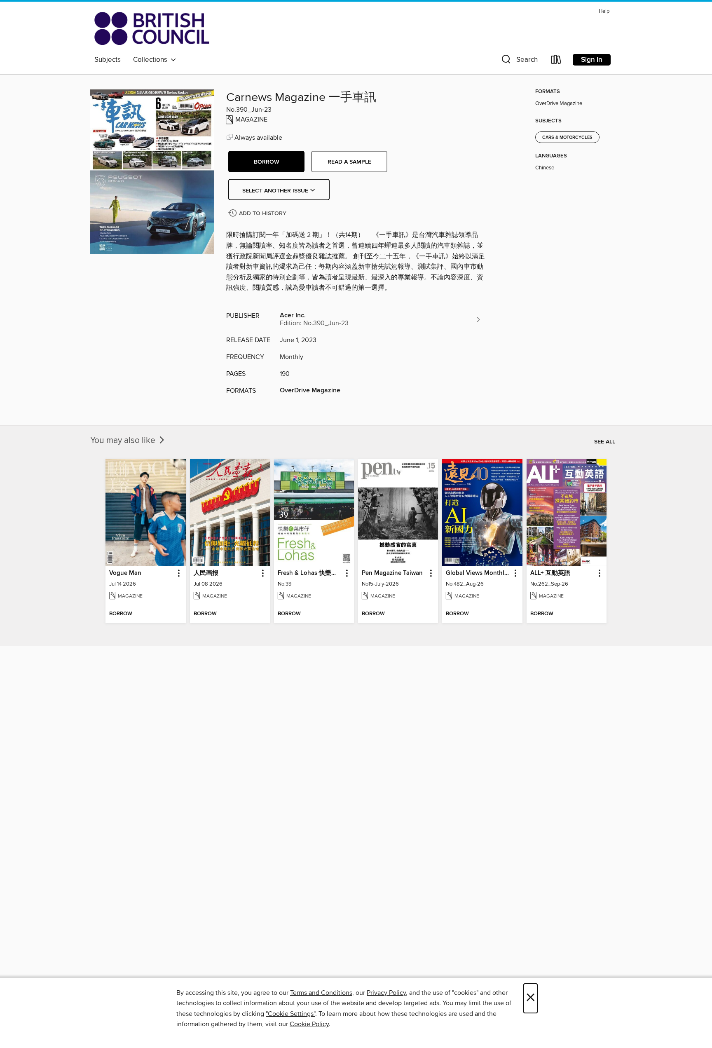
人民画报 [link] (206, 573)
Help (604, 11)
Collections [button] (152, 59)
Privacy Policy (386, 993)
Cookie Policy (309, 1024)
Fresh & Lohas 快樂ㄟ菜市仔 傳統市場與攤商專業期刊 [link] (310, 573)
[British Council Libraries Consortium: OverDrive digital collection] (151, 28)
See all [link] (604, 441)
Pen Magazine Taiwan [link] (392, 573)
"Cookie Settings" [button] (290, 1014)
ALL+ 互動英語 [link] (550, 573)
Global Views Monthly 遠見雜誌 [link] (478, 573)
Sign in (591, 59)
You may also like (123, 440)
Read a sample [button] (349, 162)
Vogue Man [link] (125, 573)
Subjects (107, 59)
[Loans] (556, 61)
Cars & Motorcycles (567, 138)
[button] (519, 61)
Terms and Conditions (321, 993)
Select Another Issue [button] (276, 191)
